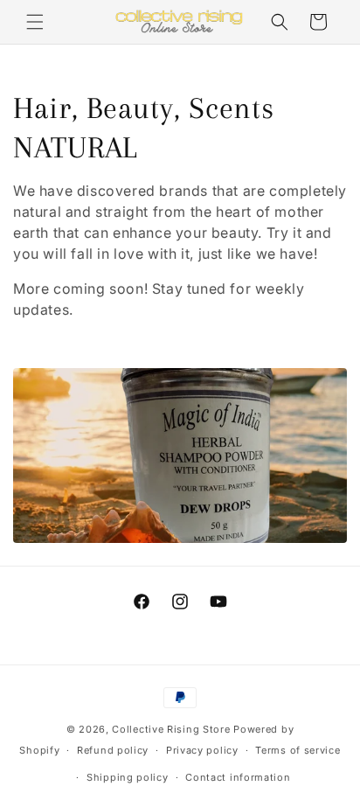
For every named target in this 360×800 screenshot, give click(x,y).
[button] (35, 22)
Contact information (237, 777)
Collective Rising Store (171, 729)
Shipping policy (128, 777)
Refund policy (113, 750)
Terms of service (297, 750)
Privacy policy (202, 750)
